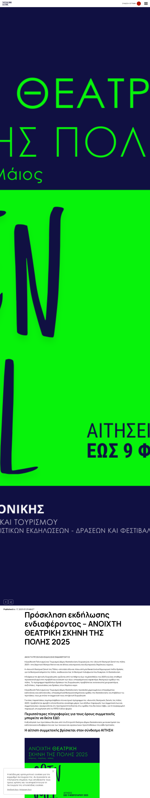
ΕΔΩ (56, 718)
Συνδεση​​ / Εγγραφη (129, 3)
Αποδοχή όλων (13, 789)
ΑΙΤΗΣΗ (107, 730)
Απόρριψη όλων (25, 789)
